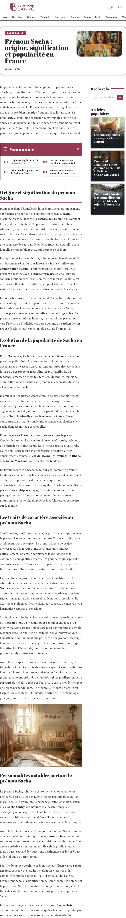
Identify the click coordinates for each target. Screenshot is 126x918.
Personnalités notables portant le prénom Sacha (62, 172)
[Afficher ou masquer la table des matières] (56, 149)
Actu (96, 190)
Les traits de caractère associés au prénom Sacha (63, 162)
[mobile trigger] (5, 7)
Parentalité (15, 33)
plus (34, 112)
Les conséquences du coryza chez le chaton (107, 138)
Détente (97, 157)
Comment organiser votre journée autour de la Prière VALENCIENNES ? (107, 168)
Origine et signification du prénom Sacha (25, 162)
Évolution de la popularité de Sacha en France (24, 172)
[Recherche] (111, 7)
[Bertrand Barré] (22, 7)
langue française (44, 274)
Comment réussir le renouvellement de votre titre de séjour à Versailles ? (107, 201)
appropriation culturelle (16, 269)
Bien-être (98, 131)
